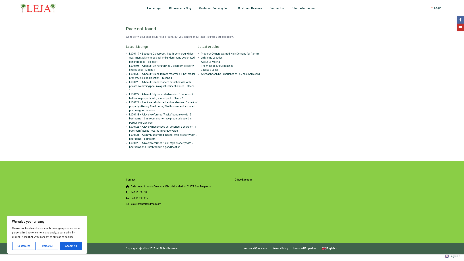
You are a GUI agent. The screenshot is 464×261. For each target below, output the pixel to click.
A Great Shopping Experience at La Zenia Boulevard (230, 73)
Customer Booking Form (214, 8)
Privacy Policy (280, 248)
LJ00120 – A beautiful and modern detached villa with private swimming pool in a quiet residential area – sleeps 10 (161, 86)
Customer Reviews (250, 8)
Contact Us (277, 8)
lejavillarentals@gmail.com (146, 203)
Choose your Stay (180, 8)
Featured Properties (304, 248)
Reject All (47, 246)
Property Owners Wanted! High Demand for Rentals (230, 53)
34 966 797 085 (139, 192)
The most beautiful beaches (217, 65)
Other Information (303, 8)
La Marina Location (212, 57)
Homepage (154, 8)
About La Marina (210, 61)
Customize (23, 246)
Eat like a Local (209, 69)
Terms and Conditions (254, 248)
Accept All (71, 246)
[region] (47, 235)
